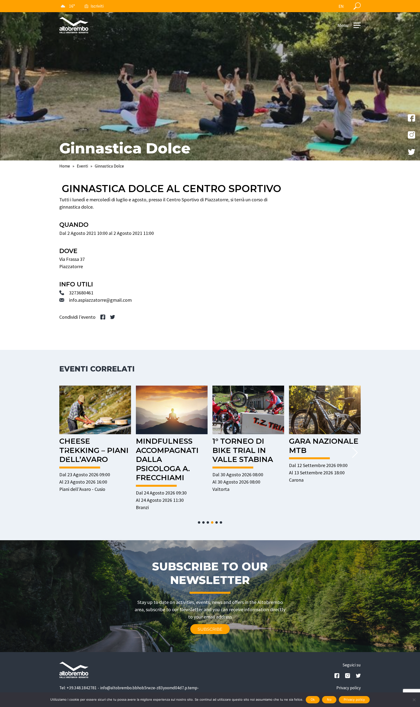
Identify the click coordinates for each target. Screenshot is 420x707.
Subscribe (210, 629)
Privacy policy (348, 687)
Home (64, 166)
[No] (413, 699)
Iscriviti (97, 6)
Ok (313, 699)
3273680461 (81, 293)
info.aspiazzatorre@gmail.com (100, 300)
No (329, 699)
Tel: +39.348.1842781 (78, 687)
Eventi (82, 166)
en (341, 6)
